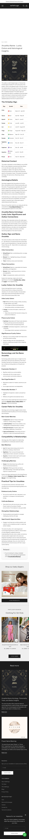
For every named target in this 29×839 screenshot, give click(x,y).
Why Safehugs (5, 786)
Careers (3, 804)
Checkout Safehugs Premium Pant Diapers (14, 1)
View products (14, 600)
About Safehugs (6, 781)
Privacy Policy (5, 791)
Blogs (3, 789)
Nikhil (21, 401)
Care (3, 799)
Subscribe (14, 833)
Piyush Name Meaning (9, 741)
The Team (4, 784)
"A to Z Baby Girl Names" (15, 206)
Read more (4, 711)
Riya (23, 476)
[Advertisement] (14, 23)
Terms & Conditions (6, 809)
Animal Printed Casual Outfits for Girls (10, 645)
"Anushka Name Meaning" (14, 556)
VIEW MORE (14, 656)
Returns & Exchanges (7, 802)
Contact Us (4, 807)
